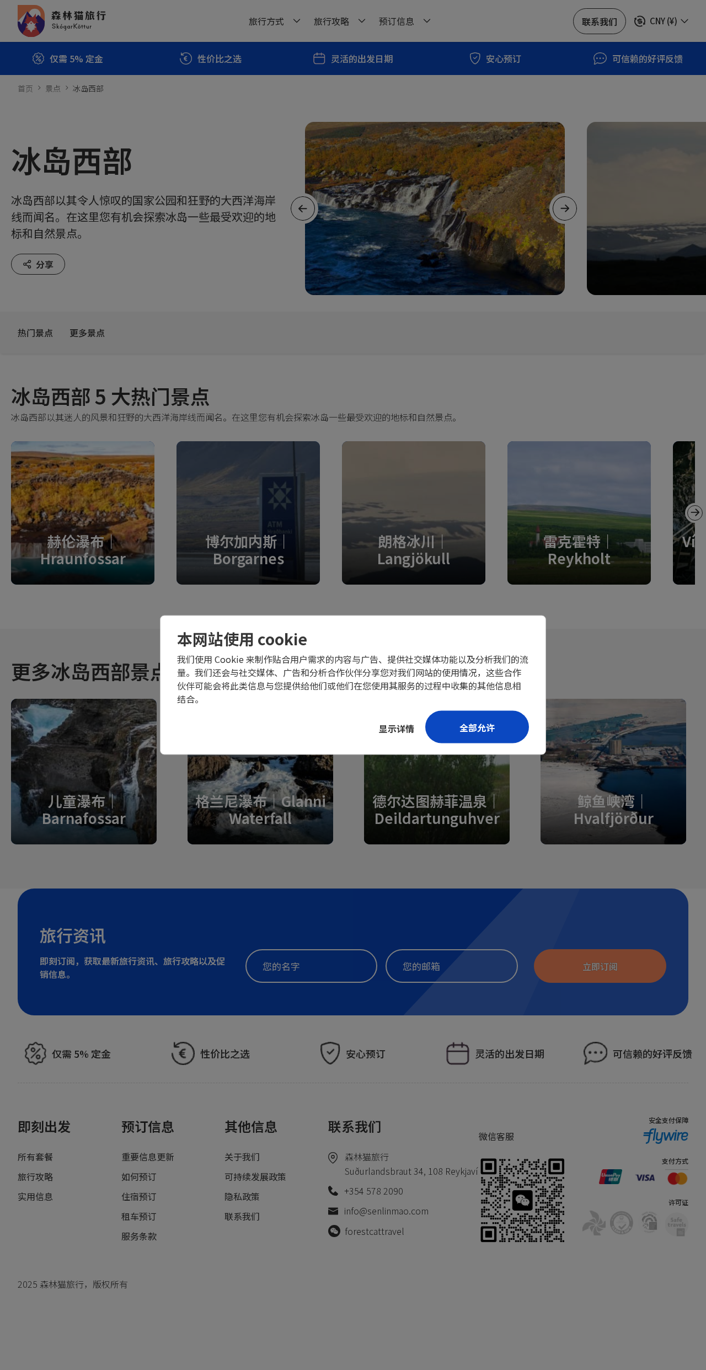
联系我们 (242, 1216)
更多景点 (87, 332)
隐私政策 (242, 1196)
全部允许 (477, 727)
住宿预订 (139, 1196)
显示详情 (396, 728)
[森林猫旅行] (62, 21)
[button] (695, 513)
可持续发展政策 (255, 1176)
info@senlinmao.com (386, 1210)
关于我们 (242, 1156)
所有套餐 (35, 1156)
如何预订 (139, 1176)
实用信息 (35, 1196)
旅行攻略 (35, 1176)
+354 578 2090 (373, 1190)
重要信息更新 (147, 1156)
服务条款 (139, 1236)
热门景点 (35, 332)
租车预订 (139, 1216)
